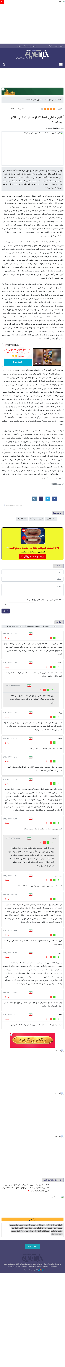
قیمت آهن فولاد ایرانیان (42, 1228)
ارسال (5, 610)
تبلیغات (23, 46)
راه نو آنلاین (50, 1225)
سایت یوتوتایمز (56, 1231)
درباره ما (28, 46)
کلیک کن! (17, 362)
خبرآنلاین (32, 55)
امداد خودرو (28, 1231)
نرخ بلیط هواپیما (17, 1231)
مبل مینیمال (13, 1225)
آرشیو (18, 46)
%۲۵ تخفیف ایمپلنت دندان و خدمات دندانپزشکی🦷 (32, 548)
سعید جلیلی (51, 518)
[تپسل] (3, 89)
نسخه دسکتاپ (32, 1246)
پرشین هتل (57, 1228)
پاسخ (7, 637)
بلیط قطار (14, 1228)
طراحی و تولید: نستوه (31, 1270)
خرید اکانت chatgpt (42, 1231)
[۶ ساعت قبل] (56, 1188)
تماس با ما (33, 46)
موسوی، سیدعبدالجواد (33, 99)
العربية (56, 46)
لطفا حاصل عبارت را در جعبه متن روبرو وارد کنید (44, 599)
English (51, 46)
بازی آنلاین (40, 1225)
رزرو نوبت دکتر (56, 1234)
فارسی (61, 46)
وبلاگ (48, 99)
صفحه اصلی (56, 99)
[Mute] (40, 363)
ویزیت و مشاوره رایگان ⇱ (32, 556)
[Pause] (36, 363)
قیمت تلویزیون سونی (27, 1225)
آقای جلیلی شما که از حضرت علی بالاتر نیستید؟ (36, 119)
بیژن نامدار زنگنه (36, 518)
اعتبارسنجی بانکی (25, 1228)
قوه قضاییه (22, 518)
